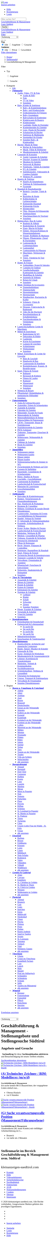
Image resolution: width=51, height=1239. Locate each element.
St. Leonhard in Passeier (27, 811)
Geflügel (26, 595)
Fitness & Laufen (30, 378)
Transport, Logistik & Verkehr (30, 558)
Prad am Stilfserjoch (26, 973)
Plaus (19, 801)
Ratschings (22, 1003)
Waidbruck (22, 867)
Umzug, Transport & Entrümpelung (32, 678)
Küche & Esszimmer (32, 341)
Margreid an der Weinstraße (29, 727)
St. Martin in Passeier (26, 813)
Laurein (20, 784)
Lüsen (20, 850)
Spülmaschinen (29, 213)
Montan (20, 732)
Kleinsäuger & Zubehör (27, 590)
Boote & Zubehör (25, 445)
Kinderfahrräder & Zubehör (35, 127)
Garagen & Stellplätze (26, 469)
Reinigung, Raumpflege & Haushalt (32, 550)
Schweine (27, 602)
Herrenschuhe (29, 295)
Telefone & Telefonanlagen (34, 184)
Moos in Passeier (24, 791)
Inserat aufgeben (8, 5)
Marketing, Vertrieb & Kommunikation (26, 664)
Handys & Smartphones (33, 181)
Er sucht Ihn (28, 631)
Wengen (20, 890)
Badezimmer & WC (31, 334)
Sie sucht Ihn (28, 629)
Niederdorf (22, 917)
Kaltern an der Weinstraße (28, 713)
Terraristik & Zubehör (26, 612)
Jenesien (21, 710)
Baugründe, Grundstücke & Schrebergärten (29, 473)
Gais (19, 904)
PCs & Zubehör (29, 169)
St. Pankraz (22, 816)
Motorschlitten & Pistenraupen (30, 420)
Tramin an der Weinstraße (28, 752)
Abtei (19, 875)
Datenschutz (12, 1185)
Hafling (20, 777)
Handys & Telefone (25, 179)
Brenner (20, 993)
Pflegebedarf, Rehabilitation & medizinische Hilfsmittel (30, 394)
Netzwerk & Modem (32, 164)
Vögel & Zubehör (25, 614)
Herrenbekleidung (30, 292)
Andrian (20, 695)
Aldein (20, 690)
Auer (19, 698)
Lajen (19, 848)
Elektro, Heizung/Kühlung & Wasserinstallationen (35, 232)
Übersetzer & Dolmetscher (28, 676)
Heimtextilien (28, 209)
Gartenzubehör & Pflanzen (34, 250)
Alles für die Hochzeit (32, 312)
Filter (3, 34)
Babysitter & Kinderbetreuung (30, 496)
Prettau (20, 929)
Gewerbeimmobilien (26, 489)
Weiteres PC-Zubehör (32, 177)
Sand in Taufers (24, 934)
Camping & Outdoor (32, 268)
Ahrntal (20, 899)
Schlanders (22, 976)
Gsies (19, 907)
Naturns (20, 796)
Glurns (20, 956)
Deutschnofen (23, 705)
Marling (20, 786)
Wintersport (28, 386)
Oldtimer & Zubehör (26, 442)
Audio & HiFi (29, 95)
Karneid (20, 715)
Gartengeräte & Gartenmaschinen (30, 244)
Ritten (20, 740)
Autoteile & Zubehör (26, 408)
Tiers (19, 749)
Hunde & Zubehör (25, 585)
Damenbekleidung (31, 287)
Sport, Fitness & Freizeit (27, 371)
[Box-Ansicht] (5, 40)
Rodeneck (21, 858)
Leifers (20, 725)
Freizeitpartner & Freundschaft (30, 622)
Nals (19, 794)
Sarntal (20, 745)
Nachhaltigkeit (13, 1182)
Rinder (26, 597)
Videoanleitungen (14, 1177)
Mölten (20, 730)
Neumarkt (21, 735)
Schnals (20, 981)
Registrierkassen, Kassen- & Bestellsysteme (35, 367)
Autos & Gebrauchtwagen (28, 403)
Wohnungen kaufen (25, 454)
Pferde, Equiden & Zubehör (29, 609)
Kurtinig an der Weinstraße (29, 722)
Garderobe (27, 339)
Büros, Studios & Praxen (28, 477)
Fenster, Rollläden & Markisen (36, 236)
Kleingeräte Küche (31, 206)
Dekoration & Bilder (32, 336)
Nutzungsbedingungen (16, 1189)
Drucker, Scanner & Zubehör (35, 159)
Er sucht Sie (28, 627)
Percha (20, 922)
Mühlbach (21, 853)
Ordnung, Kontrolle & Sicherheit (31, 538)
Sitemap (10, 1194)
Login (9, 14)
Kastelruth (21, 717)
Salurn (20, 742)
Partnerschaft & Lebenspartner (30, 624)
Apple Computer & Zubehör (35, 157)
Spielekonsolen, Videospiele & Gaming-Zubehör (36, 173)
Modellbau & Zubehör (32, 275)
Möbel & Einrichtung (26, 331)
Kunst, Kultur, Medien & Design (31, 528)
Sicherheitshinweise (15, 1180)
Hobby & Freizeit (25, 263)
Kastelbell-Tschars (25, 961)
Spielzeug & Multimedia (33, 135)
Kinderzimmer (29, 122)
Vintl (19, 946)
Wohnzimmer (28, 349)
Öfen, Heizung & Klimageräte (36, 211)
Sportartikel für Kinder (32, 137)
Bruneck (21, 902)
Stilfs (19, 983)
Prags (19, 926)
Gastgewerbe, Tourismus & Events (32, 513)
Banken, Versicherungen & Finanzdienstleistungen (29, 500)
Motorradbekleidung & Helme (30, 418)
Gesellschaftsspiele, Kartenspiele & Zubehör (33, 271)
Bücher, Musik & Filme (27, 145)
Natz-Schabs (22, 855)
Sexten (20, 936)
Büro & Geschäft (30, 358)
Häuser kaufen (23, 459)
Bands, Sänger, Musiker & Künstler (32, 649)
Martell (20, 971)
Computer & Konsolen (27, 154)
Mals (19, 968)
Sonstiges (27, 103)
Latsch (20, 966)
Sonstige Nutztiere (31, 607)
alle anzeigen (23, 762)
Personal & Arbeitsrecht (27, 540)
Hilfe (9, 9)
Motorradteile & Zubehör (28, 415)
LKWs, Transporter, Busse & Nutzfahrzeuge (29, 423)
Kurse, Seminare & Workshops (30, 654)
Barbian (20, 838)
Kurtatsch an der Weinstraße (29, 720)
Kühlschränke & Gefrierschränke (30, 200)
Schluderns (22, 978)
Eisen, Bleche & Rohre (33, 228)
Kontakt (10, 1172)
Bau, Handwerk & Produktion (30, 504)
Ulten (19, 823)
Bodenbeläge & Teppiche (34, 226)
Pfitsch (20, 1000)
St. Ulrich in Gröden (26, 887)
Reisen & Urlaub (30, 280)
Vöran (20, 831)
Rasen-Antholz (23, 931)
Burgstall (21, 769)
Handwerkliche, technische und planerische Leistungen (30, 645)
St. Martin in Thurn (25, 885)
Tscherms (21, 821)
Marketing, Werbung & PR (29, 533)
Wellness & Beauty (25, 390)
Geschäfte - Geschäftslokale (29, 479)
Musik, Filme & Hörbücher (34, 149)
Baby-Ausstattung (30, 115)
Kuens (20, 779)
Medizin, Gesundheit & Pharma (31, 536)
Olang (20, 919)
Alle (14, 88)
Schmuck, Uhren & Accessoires (31, 303)
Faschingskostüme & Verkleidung (32, 320)
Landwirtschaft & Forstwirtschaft (31, 484)
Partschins (21, 799)
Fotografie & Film (25, 651)
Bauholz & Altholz (31, 223)
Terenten (21, 941)
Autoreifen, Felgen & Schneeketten (32, 405)
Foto (25, 98)
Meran (20, 789)
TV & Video (28, 100)
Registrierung (12, 12)
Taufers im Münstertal (26, 986)
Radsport (27, 381)
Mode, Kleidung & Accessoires (30, 285)
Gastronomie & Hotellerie (34, 363)
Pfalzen (20, 924)
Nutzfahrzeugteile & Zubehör (30, 427)
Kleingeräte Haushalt (32, 204)
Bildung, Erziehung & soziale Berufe (33, 508)
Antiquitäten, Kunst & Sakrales (36, 265)
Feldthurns (22, 843)
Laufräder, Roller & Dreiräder (35, 125)
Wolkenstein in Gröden (27, 892)
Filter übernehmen (9, 52)
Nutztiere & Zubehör (26, 592)
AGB (9, 1187)
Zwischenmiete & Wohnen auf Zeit (32, 467)
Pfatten (20, 737)
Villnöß (20, 865)
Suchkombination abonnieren (13, 1060)
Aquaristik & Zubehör (26, 580)
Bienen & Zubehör (25, 582)
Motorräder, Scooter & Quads (30, 413)
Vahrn (20, 860)
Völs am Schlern (24, 757)
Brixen (20, 840)
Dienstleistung (23, 511)
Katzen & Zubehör (25, 587)
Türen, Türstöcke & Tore (33, 258)
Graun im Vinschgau (26, 958)
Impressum (11, 1197)
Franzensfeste (23, 995)
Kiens (19, 912)
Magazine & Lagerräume (28, 486)
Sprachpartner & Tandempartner (31, 639)
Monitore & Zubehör (32, 162)
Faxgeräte (27, 186)
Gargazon (21, 774)
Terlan (20, 747)
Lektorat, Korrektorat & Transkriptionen (27, 659)
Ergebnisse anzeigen (10, 1012)
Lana (19, 781)
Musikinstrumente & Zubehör (35, 152)
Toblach (20, 944)
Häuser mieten (23, 457)
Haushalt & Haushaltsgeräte (29, 189)
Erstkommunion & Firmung (35, 113)
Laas (19, 963)
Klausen (20, 845)
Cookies (10, 1192)
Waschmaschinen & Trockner (35, 216)
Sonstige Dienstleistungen (28, 683)
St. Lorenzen (22, 939)
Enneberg (21, 880)
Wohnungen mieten (25, 452)
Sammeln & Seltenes (32, 277)
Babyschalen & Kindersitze (34, 118)
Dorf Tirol (21, 772)
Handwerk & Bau (30, 361)
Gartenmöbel (28, 248)
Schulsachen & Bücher (33, 132)
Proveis (20, 804)
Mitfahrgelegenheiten (26, 636)
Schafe (26, 599)
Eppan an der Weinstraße (28, 708)
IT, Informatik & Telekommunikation (33, 521)
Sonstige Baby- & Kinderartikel (30, 141)
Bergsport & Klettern (32, 376)
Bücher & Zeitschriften (33, 147)
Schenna (21, 808)
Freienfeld (21, 998)
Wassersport (28, 383)
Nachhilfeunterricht (25, 668)
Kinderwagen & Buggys (33, 120)
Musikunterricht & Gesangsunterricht (33, 656)
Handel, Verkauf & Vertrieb (29, 518)
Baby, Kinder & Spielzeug (28, 105)
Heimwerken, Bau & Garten (29, 221)
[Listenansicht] (2, 40)
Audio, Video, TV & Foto (28, 93)
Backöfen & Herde (31, 196)
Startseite (10, 1228)
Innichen (21, 909)
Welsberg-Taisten (24, 949)
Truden (20, 754)
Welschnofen (23, 759)
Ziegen (26, 604)
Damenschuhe (29, 290)
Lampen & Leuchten (32, 344)
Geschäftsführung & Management (32, 516)
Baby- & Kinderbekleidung (34, 108)
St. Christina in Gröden (27, 882)
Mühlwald (21, 914)
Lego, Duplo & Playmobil (34, 130)
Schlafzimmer (29, 346)
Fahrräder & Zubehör (26, 410)
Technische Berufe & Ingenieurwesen (33, 555)
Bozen (20, 700)
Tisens (20, 818)
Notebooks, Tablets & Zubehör (36, 167)
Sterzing (20, 1005)
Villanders (21, 863)
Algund (20, 767)
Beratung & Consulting (27, 506)
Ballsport (27, 373)
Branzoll (21, 703)
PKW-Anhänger (24, 430)
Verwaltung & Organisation (29, 681)
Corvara (20, 877)
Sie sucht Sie (28, 634)
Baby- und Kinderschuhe (33, 110)
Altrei (19, 693)
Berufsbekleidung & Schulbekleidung (31, 315)
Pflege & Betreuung (26, 543)
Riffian (20, 806)
